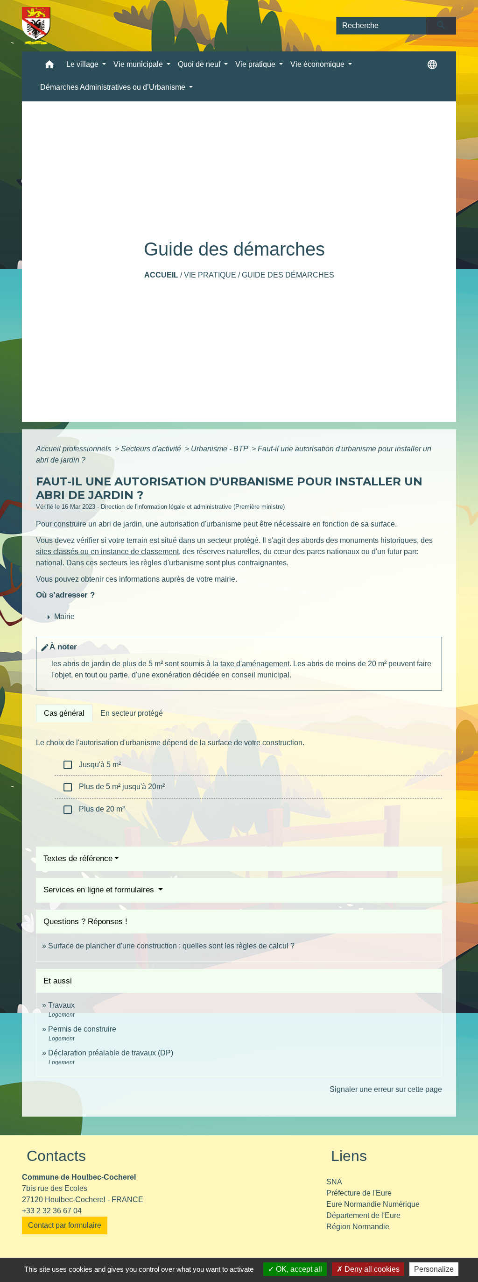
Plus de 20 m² (93, 809)
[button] (49, 66)
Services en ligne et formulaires (99, 889)
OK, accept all (298, 1269)
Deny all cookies (371, 1269)
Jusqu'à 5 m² (91, 764)
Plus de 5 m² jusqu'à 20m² (113, 787)
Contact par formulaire (64, 1225)
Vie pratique (210, 275)
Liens (349, 1155)
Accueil (161, 275)
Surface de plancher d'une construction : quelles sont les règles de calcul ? (171, 946)
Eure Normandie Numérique (373, 1204)
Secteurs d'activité (152, 449)
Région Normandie (357, 1227)
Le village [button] (83, 64)
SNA (334, 1182)
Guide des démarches (288, 275)
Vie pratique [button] (256, 64)
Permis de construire (82, 1029)
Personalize (434, 1269)
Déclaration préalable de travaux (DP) (110, 1053)
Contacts (56, 1155)
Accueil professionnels (74, 449)
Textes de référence (77, 858)
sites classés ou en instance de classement (107, 552)
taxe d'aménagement (254, 664)
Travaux (61, 1005)
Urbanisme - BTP (220, 449)
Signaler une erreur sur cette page (386, 1089)
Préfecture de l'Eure (359, 1193)
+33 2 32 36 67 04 (52, 1211)
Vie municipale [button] (139, 64)
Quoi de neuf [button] (200, 64)
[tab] (64, 713)
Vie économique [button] (318, 64)
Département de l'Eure (363, 1215)
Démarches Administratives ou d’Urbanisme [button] (113, 87)
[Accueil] (36, 26)
